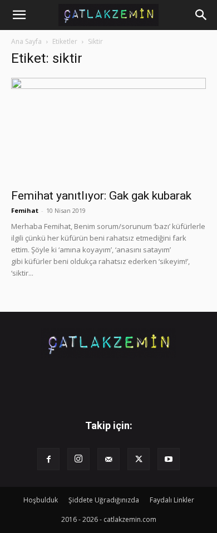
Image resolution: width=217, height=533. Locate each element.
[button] (19, 15)
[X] (138, 459)
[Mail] (108, 459)
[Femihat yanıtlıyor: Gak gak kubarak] (108, 130)
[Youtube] (168, 459)
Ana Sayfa (26, 41)
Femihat (24, 210)
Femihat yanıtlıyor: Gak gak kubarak (101, 195)
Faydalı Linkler (172, 500)
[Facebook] (48, 459)
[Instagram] (78, 459)
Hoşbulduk (40, 500)
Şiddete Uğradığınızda (103, 500)
